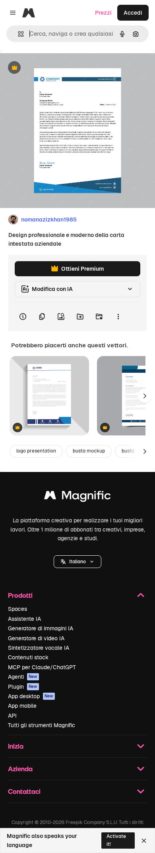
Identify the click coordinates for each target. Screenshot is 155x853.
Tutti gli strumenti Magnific (41, 725)
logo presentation (36, 451)
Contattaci (24, 791)
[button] (77, 561)
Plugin (22, 686)
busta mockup (89, 451)
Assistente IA (24, 618)
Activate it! (116, 840)
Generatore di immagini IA (40, 628)
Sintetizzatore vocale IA (38, 647)
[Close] (144, 840)
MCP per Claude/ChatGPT (42, 667)
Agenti (22, 676)
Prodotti (20, 595)
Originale (52, 68)
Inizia (15, 746)
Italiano (77, 561)
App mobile (22, 705)
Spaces (17, 608)
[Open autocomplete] (18, 34)
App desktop (30, 696)
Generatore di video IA (36, 638)
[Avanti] (145, 395)
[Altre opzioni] (118, 317)
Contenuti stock (28, 657)
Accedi (133, 12)
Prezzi (103, 12)
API (12, 715)
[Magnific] (77, 497)
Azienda (20, 768)
